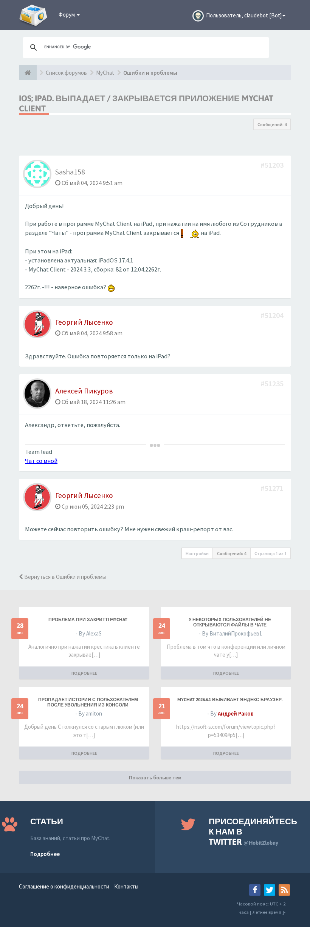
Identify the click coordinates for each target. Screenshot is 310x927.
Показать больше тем (155, 777)
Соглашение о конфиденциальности (64, 886)
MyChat (105, 72)
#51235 (272, 383)
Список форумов (66, 72)
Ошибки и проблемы (150, 72)
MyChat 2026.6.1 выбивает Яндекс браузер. (229, 699)
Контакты (126, 886)
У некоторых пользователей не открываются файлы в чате (230, 622)
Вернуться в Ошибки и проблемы (64, 576)
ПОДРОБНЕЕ (84, 673)
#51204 (272, 315)
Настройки (197, 553)
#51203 (272, 165)
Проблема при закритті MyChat (87, 619)
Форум (67, 14)
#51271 (272, 488)
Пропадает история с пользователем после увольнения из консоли (88, 702)
